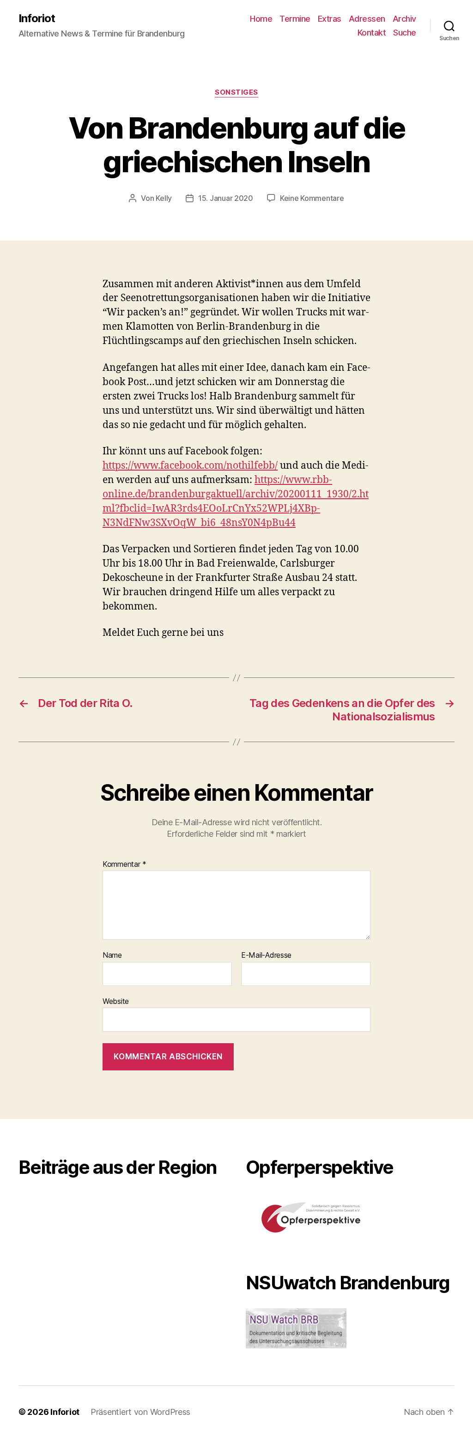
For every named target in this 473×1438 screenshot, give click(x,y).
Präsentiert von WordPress (140, 1412)
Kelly (164, 198)
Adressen (367, 19)
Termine (294, 19)
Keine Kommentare (312, 198)
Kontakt (372, 32)
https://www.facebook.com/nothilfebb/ (190, 465)
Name (112, 955)
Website (116, 1001)
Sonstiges (236, 92)
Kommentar (124, 864)
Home (261, 19)
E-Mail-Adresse (266, 955)
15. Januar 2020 (225, 198)
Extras (329, 19)
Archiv (404, 19)
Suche (404, 32)
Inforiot (36, 18)
